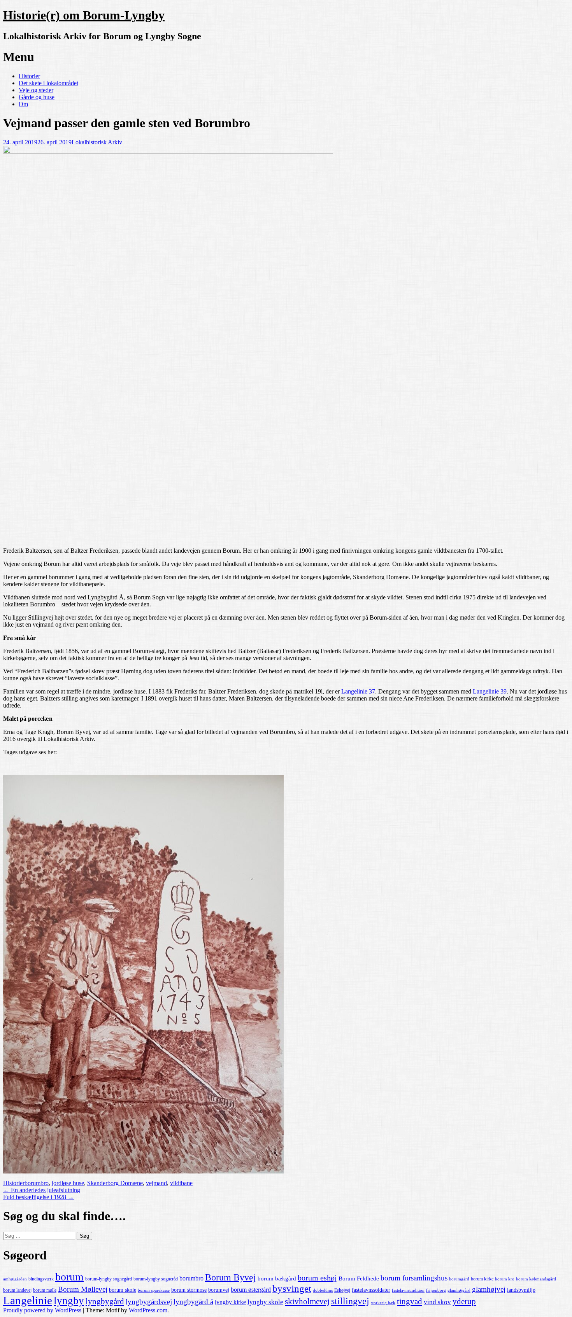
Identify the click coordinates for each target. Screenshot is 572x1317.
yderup (464, 1301)
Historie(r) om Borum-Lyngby (84, 15)
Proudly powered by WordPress (42, 1310)
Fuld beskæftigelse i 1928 (38, 1197)
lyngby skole (265, 1302)
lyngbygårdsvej (149, 1302)
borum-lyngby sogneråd (155, 1279)
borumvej (218, 1290)
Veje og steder (36, 90)
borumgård (459, 1279)
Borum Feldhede (359, 1278)
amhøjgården (15, 1279)
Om (23, 104)
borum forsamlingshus (414, 1278)
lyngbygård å (193, 1302)
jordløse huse (68, 1183)
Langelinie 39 (490, 691)
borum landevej (17, 1290)
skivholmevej (307, 1301)
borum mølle (44, 1290)
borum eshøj (317, 1277)
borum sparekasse (154, 1290)
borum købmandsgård (536, 1279)
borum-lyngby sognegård (108, 1279)
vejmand (156, 1183)
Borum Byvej (230, 1277)
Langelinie (27, 1300)
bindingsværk (41, 1279)
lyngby (69, 1300)
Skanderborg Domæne (115, 1183)
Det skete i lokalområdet (48, 83)
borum (69, 1277)
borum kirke (482, 1279)
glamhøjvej (488, 1289)
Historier (29, 76)
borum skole (122, 1290)
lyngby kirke (230, 1302)
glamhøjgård (458, 1290)
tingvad (409, 1301)
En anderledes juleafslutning (41, 1190)
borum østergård (251, 1289)
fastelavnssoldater (371, 1290)
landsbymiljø (521, 1290)
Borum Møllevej (82, 1289)
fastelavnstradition (408, 1290)
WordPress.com (148, 1310)
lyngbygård (105, 1301)
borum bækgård (277, 1278)
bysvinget (291, 1288)
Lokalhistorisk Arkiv (97, 142)
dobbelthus (323, 1290)
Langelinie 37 (358, 691)
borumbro (37, 1183)
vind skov (437, 1302)
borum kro (504, 1279)
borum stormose (189, 1290)
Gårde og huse (36, 97)
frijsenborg (436, 1290)
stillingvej (350, 1301)
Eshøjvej (342, 1290)
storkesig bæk (383, 1303)
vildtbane (181, 1183)
